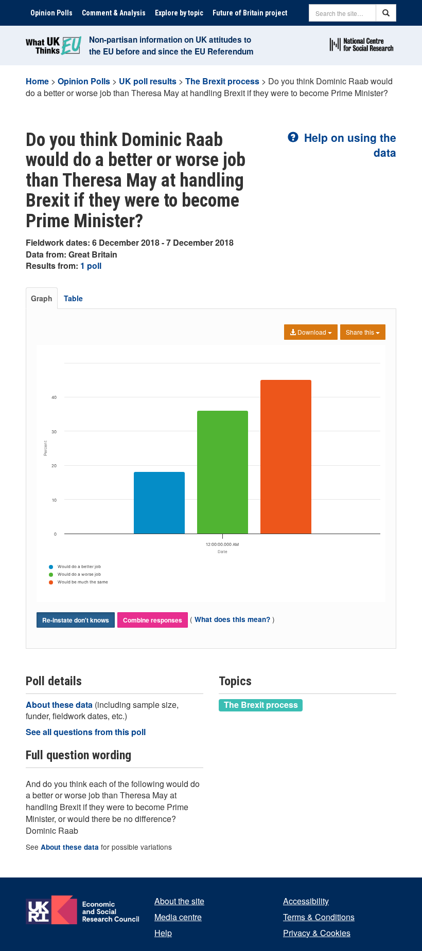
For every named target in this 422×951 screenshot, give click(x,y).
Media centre (178, 917)
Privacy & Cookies (316, 933)
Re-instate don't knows (75, 620)
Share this (361, 331)
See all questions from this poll (86, 732)
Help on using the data (348, 145)
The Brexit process (222, 81)
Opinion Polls (51, 13)
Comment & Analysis (114, 13)
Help (163, 933)
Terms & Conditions (319, 917)
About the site (179, 901)
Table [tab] (73, 298)
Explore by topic (179, 13)
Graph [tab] (41, 298)
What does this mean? (232, 619)
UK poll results (148, 81)
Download (312, 331)
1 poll (90, 265)
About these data (60, 704)
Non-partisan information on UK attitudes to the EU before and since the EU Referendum (171, 45)
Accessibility (306, 901)
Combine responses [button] (152, 620)
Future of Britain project (250, 13)
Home (37, 81)
